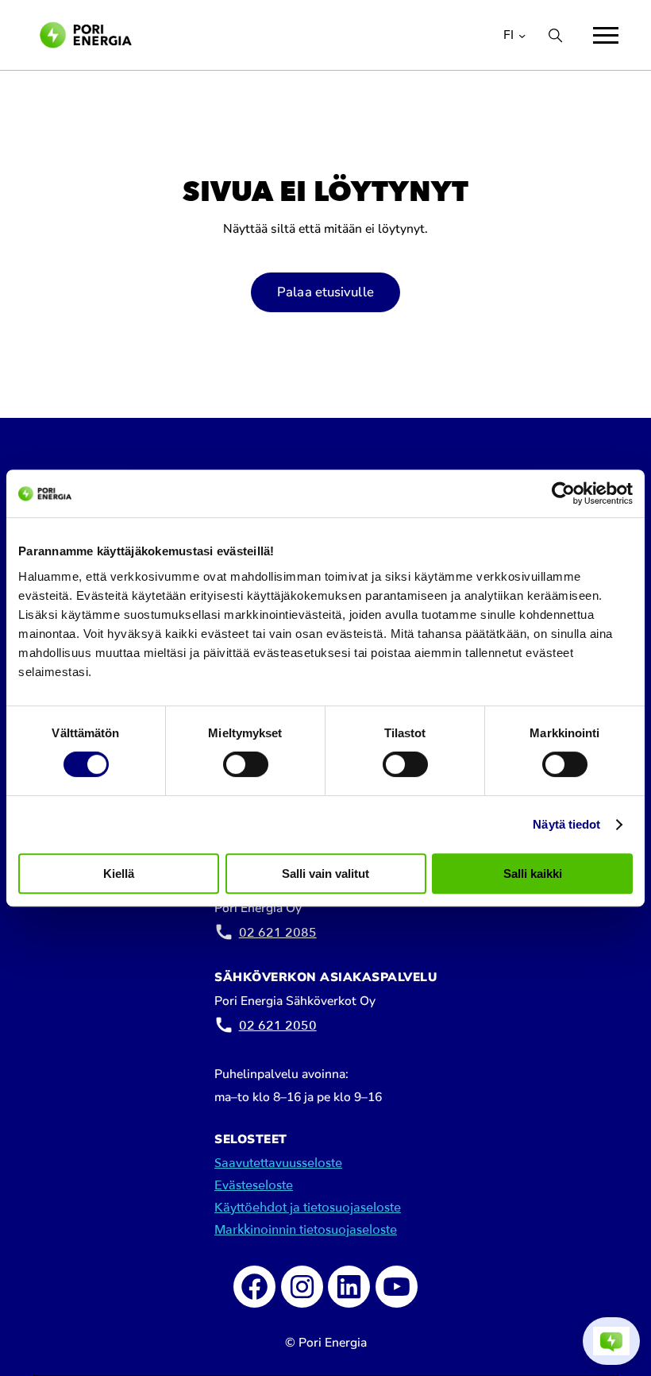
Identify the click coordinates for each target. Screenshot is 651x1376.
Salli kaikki (532, 873)
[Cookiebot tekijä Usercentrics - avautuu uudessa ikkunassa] (563, 493)
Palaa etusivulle (325, 292)
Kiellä (118, 873)
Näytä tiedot (566, 824)
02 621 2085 (278, 932)
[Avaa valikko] (605, 35)
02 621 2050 (278, 1025)
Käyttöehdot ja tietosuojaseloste (307, 1207)
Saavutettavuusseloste (278, 1163)
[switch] (245, 764)
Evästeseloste (253, 1185)
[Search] (555, 35)
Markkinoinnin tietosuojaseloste (305, 1230)
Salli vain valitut (325, 873)
